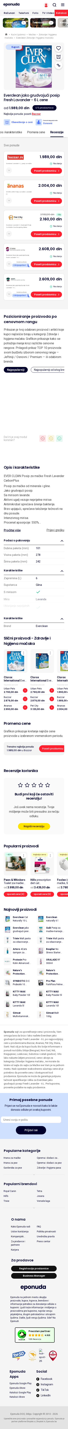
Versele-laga (43, 1201)
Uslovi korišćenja (20, 1231)
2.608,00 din (50, 249)
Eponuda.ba (51, 1421)
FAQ (39, 1226)
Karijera (15, 1249)
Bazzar (36, 113)
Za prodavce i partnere (18, 1243)
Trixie (6, 1201)
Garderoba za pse (13, 1167)
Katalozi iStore (17, 1397)
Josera (40, 1196)
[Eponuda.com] (17, 4)
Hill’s (6, 1196)
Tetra (39, 1191)
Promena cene (36, 132)
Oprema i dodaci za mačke (47, 1158)
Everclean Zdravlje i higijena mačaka (34, 37)
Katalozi (61, 13)
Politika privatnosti (46, 1231)
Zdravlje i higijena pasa (49, 1167)
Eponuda (6, 34)
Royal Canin (10, 1191)
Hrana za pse (10, 1163)
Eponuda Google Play (21, 1383)
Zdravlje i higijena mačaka (27, 641)
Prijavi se (31, 1130)
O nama (18, 1219)
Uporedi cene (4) (15, 894)
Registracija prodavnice (34, 1268)
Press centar (43, 1241)
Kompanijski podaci (17, 1236)
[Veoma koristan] (59, 438)
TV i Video (48, 13)
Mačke (32, 34)
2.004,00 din (50, 185)
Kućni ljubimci (18, 34)
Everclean (42, 626)
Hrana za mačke (12, 1158)
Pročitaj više (12, 530)
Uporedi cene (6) (42, 894)
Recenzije (57, 132)
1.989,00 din (51, 156)
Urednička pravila (46, 1236)
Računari (9, 13)
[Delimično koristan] (51, 438)
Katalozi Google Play (20, 1392)
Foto (35, 13)
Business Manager (34, 1275)
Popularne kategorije (22, 1150)
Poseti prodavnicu (45, 170)
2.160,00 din (51, 219)
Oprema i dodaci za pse (49, 1163)
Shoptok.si (31, 1421)
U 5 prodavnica (44, 107)
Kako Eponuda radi (20, 1226)
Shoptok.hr (40, 1421)
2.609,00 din (50, 279)
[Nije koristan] (42, 438)
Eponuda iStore (17, 1388)
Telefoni (24, 13)
